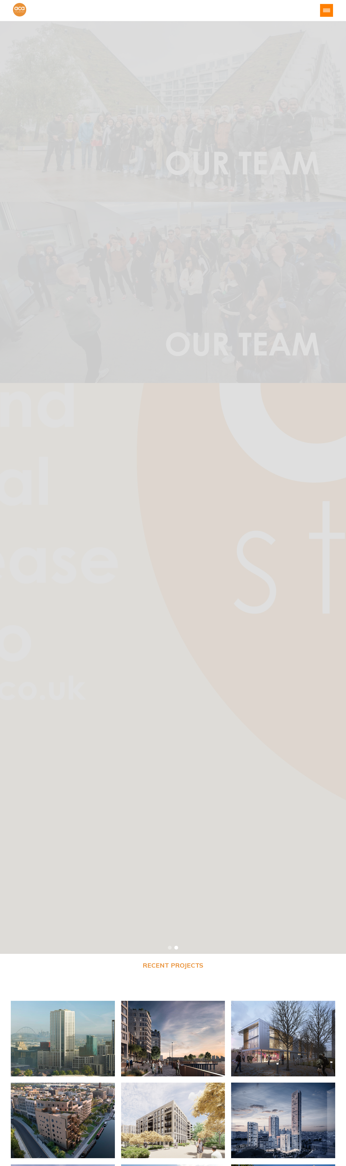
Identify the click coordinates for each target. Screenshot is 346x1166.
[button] (170, 948)
